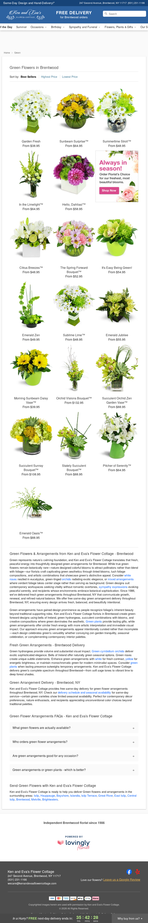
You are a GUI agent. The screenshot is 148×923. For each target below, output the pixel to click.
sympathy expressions (113, 587)
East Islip (120, 795)
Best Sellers (28, 77)
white (98, 659)
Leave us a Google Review (121, 879)
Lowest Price (70, 77)
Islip (36, 795)
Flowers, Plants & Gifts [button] (119, 27)
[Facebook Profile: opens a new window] (129, 871)
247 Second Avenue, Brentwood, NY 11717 (34, 876)
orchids (66, 579)
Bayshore (62, 795)
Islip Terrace (89, 795)
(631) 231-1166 (17, 879)
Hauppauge (47, 795)
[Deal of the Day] (116, 176)
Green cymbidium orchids (108, 651)
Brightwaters (50, 799)
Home (7, 52)
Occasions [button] (37, 27)
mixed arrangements (121, 579)
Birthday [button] (56, 27)
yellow (129, 659)
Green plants (94, 621)
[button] (138, 906)
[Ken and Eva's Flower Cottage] (25, 14)
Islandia (75, 795)
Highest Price (49, 77)
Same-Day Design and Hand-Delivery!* (29, 3)
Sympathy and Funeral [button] (83, 27)
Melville (36, 799)
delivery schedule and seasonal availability (84, 692)
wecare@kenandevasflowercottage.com (32, 883)
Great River (105, 795)
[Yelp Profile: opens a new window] (137, 871)
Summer (21, 27)
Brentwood (23, 799)
